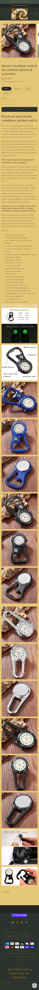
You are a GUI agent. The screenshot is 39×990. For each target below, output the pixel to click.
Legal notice (20, 959)
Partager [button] (7, 892)
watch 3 (6, 93)
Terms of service (32, 953)
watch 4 (17, 89)
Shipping (10, 81)
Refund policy (12, 953)
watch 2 (28, 89)
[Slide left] (15, 61)
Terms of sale (32, 956)
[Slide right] (24, 61)
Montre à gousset (18, 950)
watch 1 (6, 89)
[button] (2, 14)
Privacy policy (22, 953)
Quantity (4, 98)
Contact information (21, 956)
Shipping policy (9, 956)
